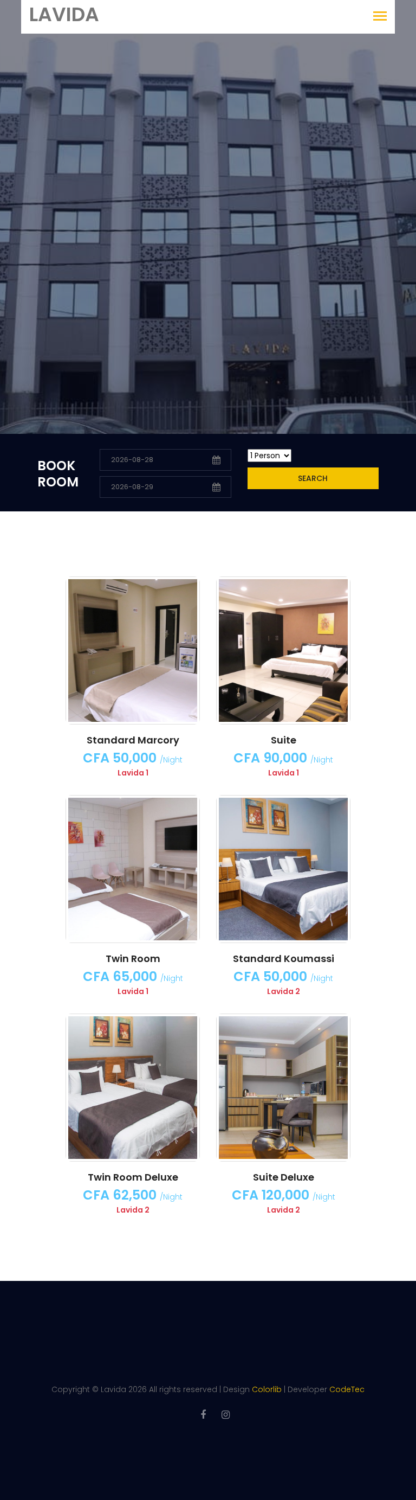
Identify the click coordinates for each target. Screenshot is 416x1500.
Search (313, 478)
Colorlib (267, 1389)
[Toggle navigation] (380, 17)
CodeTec (347, 1389)
